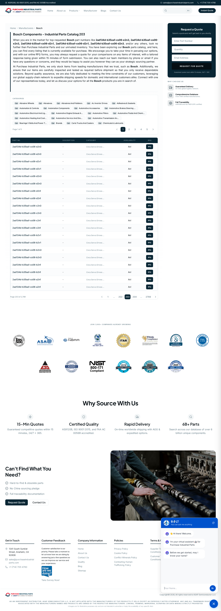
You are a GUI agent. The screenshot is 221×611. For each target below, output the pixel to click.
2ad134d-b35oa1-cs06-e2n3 (26, 146)
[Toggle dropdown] (79, 10)
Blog (80, 566)
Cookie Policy (120, 553)
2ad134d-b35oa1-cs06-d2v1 (26, 161)
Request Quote (16, 502)
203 (128, 296)
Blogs (103, 10)
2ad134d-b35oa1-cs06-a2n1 (26, 279)
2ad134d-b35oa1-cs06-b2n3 (26, 250)
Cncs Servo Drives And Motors (95, 147)
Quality (81, 562)
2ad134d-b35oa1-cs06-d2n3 (26, 176)
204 (135, 296)
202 (120, 296)
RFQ (149, 147)
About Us (82, 553)
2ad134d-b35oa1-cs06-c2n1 (26, 220)
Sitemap (82, 570)
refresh (213, 523)
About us (61, 10)
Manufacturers (26, 28)
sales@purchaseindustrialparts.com (178, 3)
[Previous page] (117, 129)
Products (73, 10)
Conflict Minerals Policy (125, 557)
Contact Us (115, 10)
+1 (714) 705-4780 (208, 3)
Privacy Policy (121, 548)
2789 (148, 296)
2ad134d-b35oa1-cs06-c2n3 (26, 205)
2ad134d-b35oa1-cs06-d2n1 (26, 191)
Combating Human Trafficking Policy (123, 563)
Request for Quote (192, 66)
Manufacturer (90, 10)
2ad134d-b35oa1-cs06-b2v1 (26, 235)
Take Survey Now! (50, 580)
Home (50, 10)
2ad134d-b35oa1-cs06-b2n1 (26, 264)
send (212, 588)
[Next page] (153, 129)
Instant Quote (207, 10)
